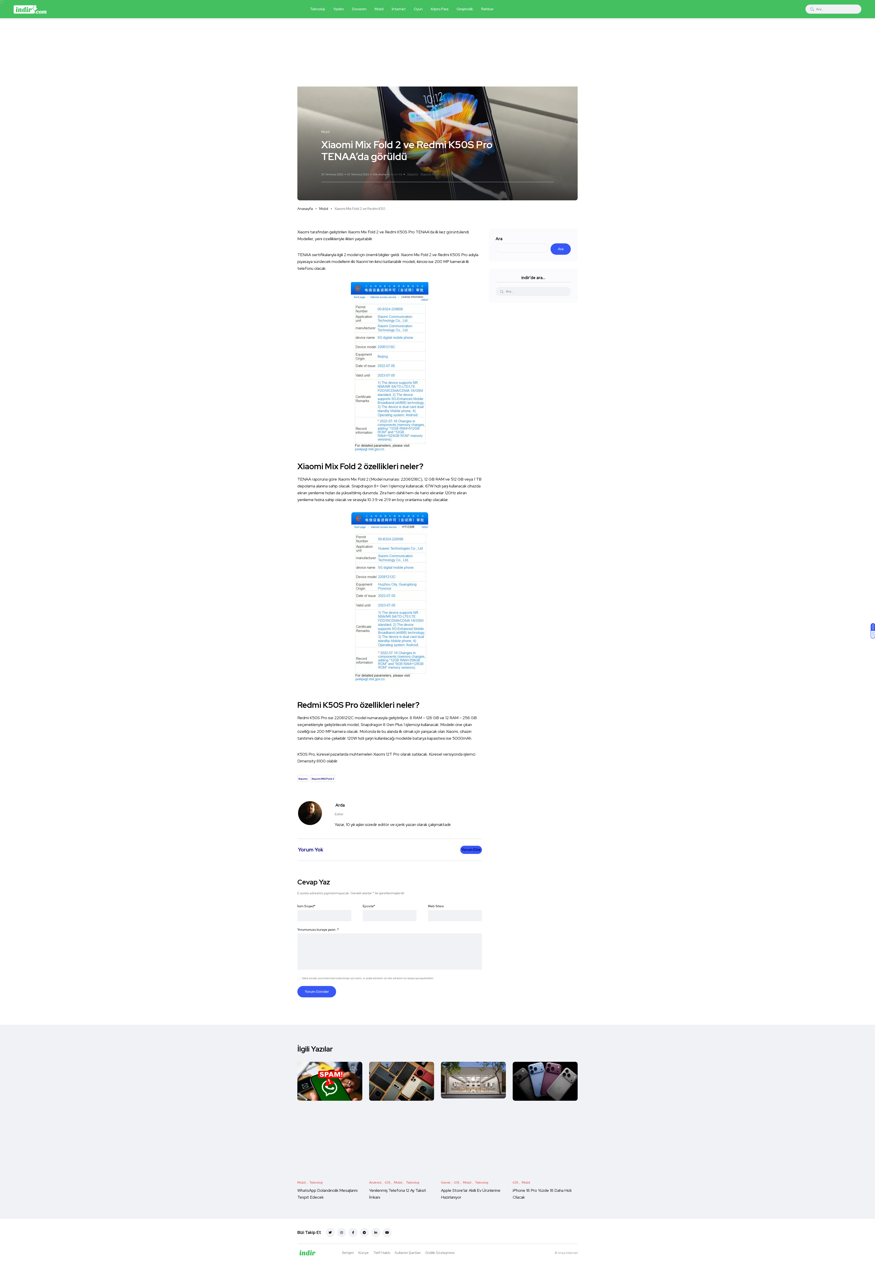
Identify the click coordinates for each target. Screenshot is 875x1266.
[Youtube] (387, 1232)
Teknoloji (317, 9)
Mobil (379, 9)
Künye (363, 1252)
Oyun (418, 9)
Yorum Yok (396, 174)
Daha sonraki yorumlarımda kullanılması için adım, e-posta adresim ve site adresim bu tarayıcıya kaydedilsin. (368, 978)
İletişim (348, 1252)
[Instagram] (341, 1232)
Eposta (369, 906)
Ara (499, 238)
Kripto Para (439, 9)
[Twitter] (330, 1232)
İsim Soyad (306, 906)
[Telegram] (364, 1232)
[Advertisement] (437, 52)
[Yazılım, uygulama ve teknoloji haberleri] (30, 9)
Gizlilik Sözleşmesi (440, 1252)
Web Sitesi (436, 906)
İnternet (399, 9)
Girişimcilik (465, 9)
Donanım (359, 9)
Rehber (487, 9)
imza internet (568, 1253)
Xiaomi (412, 174)
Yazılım (338, 9)
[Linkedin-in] (375, 1232)
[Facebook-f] (353, 1232)
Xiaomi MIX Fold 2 (434, 174)
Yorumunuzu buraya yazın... (318, 929)
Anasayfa (305, 208)
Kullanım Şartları (408, 1252)
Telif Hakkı (381, 1252)
